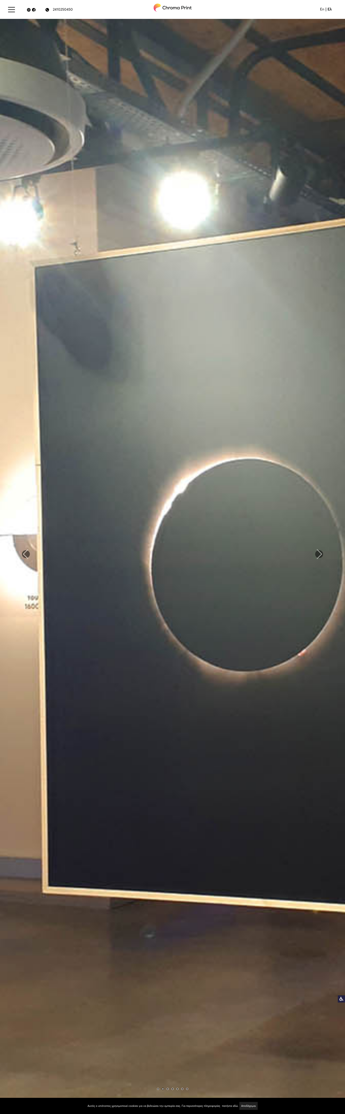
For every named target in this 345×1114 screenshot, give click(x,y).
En (322, 9)
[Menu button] (11, 9)
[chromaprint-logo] (172, 7)
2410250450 (63, 9)
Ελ (330, 9)
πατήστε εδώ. (230, 1106)
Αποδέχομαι (248, 1106)
